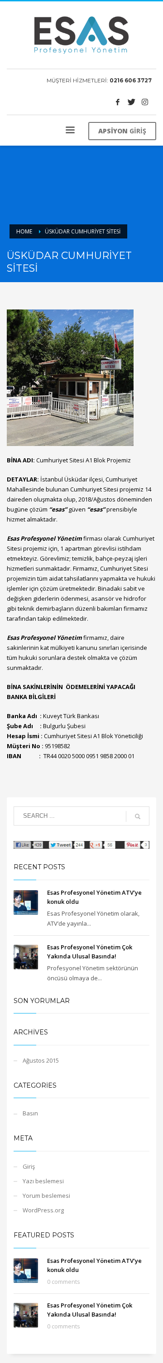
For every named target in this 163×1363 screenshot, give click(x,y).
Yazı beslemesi (43, 1181)
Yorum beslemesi (46, 1195)
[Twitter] (131, 102)
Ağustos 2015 (41, 1060)
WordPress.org (43, 1210)
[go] (137, 816)
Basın (30, 1113)
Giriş (29, 1166)
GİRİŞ (122, 131)
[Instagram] (145, 102)
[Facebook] (118, 102)
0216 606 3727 (131, 80)
